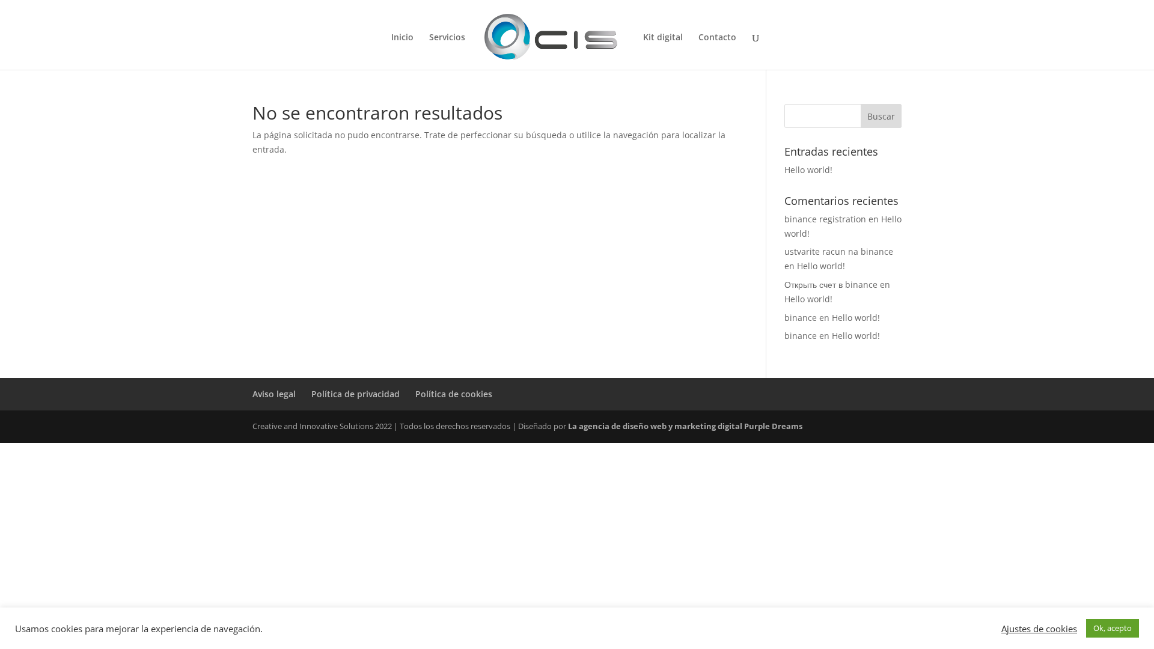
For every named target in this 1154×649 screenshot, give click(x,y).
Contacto (717, 38)
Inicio (402, 38)
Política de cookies (453, 394)
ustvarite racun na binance (838, 251)
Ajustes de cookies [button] (1039, 628)
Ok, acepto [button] (1112, 628)
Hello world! (808, 169)
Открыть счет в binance (831, 284)
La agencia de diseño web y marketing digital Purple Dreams (685, 426)
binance (800, 317)
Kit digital (663, 38)
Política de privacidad (355, 394)
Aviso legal (274, 394)
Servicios (447, 38)
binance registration (825, 219)
